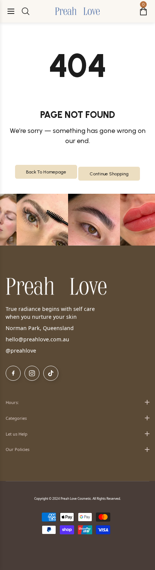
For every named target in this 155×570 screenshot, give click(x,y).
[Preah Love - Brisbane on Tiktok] (50, 373)
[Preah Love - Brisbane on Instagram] (32, 373)
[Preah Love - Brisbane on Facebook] (13, 373)
